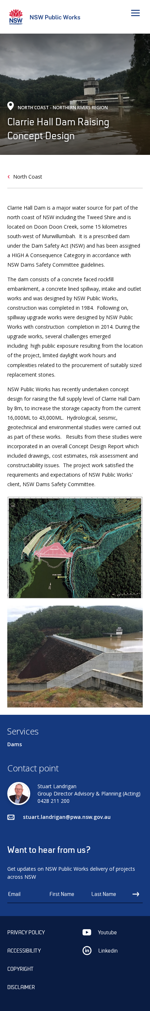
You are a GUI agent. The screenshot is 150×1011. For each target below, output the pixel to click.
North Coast (27, 176)
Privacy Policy (26, 932)
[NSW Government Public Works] (47, 18)
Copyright (20, 969)
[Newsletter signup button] (137, 894)
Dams (14, 744)
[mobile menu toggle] (137, 14)
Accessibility (24, 950)
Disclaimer (21, 987)
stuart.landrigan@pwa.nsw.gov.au (67, 816)
